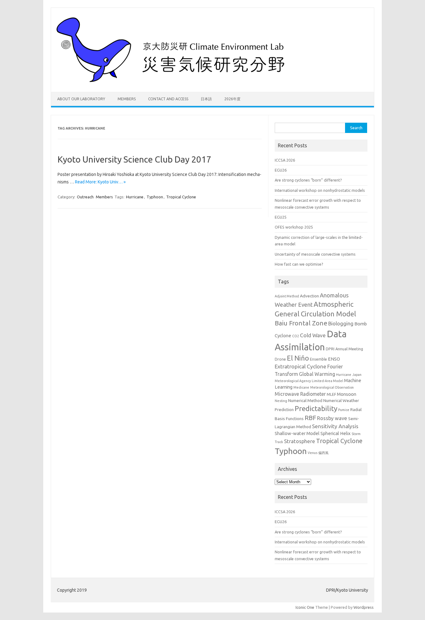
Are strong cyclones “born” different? (308, 180)
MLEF (331, 394)
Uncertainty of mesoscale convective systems (315, 254)
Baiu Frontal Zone (301, 323)
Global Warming (317, 374)
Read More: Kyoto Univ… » (100, 181)
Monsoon (346, 394)
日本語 (206, 99)
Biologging (340, 323)
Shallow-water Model (297, 433)
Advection (309, 295)
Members (127, 99)
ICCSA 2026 (285, 160)
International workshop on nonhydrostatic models (320, 190)
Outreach (85, 197)
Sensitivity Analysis (335, 426)
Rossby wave (332, 418)
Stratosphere (299, 441)
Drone (280, 359)
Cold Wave (313, 335)
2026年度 (232, 99)
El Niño (298, 358)
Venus (312, 453)
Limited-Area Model (327, 381)
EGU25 (281, 217)
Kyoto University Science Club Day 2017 (134, 159)
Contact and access (168, 99)
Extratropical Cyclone (300, 366)
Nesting (281, 401)
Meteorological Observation (332, 387)
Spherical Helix (335, 433)
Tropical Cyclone (181, 197)
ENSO (334, 359)
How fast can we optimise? (299, 264)
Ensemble (318, 359)
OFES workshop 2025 (294, 227)
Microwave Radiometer (300, 394)
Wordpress (363, 607)
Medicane (301, 387)
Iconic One (305, 607)
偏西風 (323, 453)
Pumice (343, 410)
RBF (310, 417)
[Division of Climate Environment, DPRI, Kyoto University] (172, 81)
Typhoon (155, 197)
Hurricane (134, 197)
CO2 (295, 336)
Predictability (316, 408)
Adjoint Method (287, 296)
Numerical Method (305, 400)
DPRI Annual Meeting (344, 349)
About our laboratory (81, 99)
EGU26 (281, 170)
